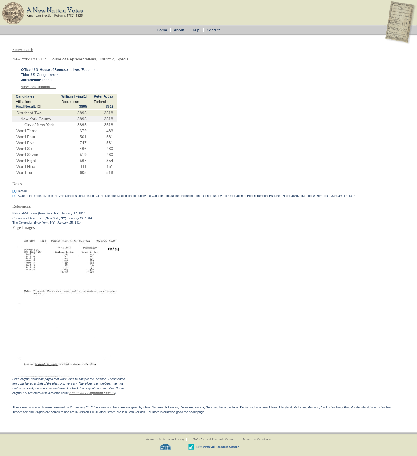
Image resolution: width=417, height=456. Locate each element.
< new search (22, 50)
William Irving (72, 96)
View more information (38, 87)
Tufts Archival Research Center (213, 439)
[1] (85, 96)
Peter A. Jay (104, 96)
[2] (39, 107)
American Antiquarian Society (92, 393)
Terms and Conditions (257, 439)
